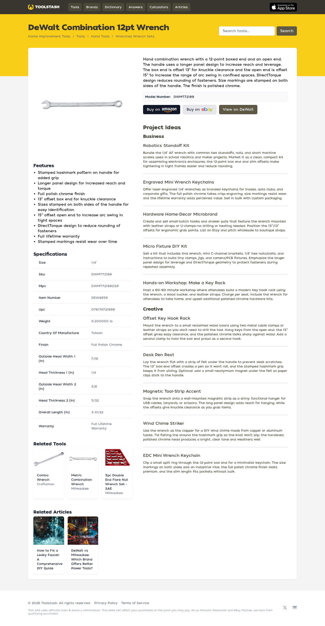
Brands (92, 7)
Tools (75, 7)
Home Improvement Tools (49, 36)
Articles (181, 7)
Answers (136, 7)
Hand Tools (100, 36)
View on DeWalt (238, 109)
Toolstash (49, 603)
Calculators (159, 7)
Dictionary (113, 7)
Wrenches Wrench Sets (135, 36)
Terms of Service (135, 603)
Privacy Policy (105, 603)
